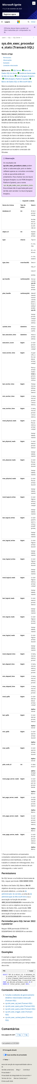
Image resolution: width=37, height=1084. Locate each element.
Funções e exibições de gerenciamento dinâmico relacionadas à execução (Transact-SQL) (19, 998)
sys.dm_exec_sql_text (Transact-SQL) (18, 1003)
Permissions (7, 57)
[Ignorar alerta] (33, 3)
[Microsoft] (18, 22)
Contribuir (26, 1070)
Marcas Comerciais (20, 1078)
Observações (7, 60)
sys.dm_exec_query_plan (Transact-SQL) (20, 1006)
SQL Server (16, 38)
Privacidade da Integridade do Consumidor (16, 1075)
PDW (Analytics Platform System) (16, 79)
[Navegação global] (2, 22)
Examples (6, 63)
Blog (17, 1070)
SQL (9, 38)
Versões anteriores (8, 1070)
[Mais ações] (33, 37)
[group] (18, 527)
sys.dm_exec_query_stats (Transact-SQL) (20, 1009)
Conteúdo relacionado (10, 65)
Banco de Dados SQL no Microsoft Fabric (17, 82)
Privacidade (5, 1072)
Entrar (33, 22)
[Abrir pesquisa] (28, 22)
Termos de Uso (6, 1078)
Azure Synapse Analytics (26, 76)
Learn (4, 38)
